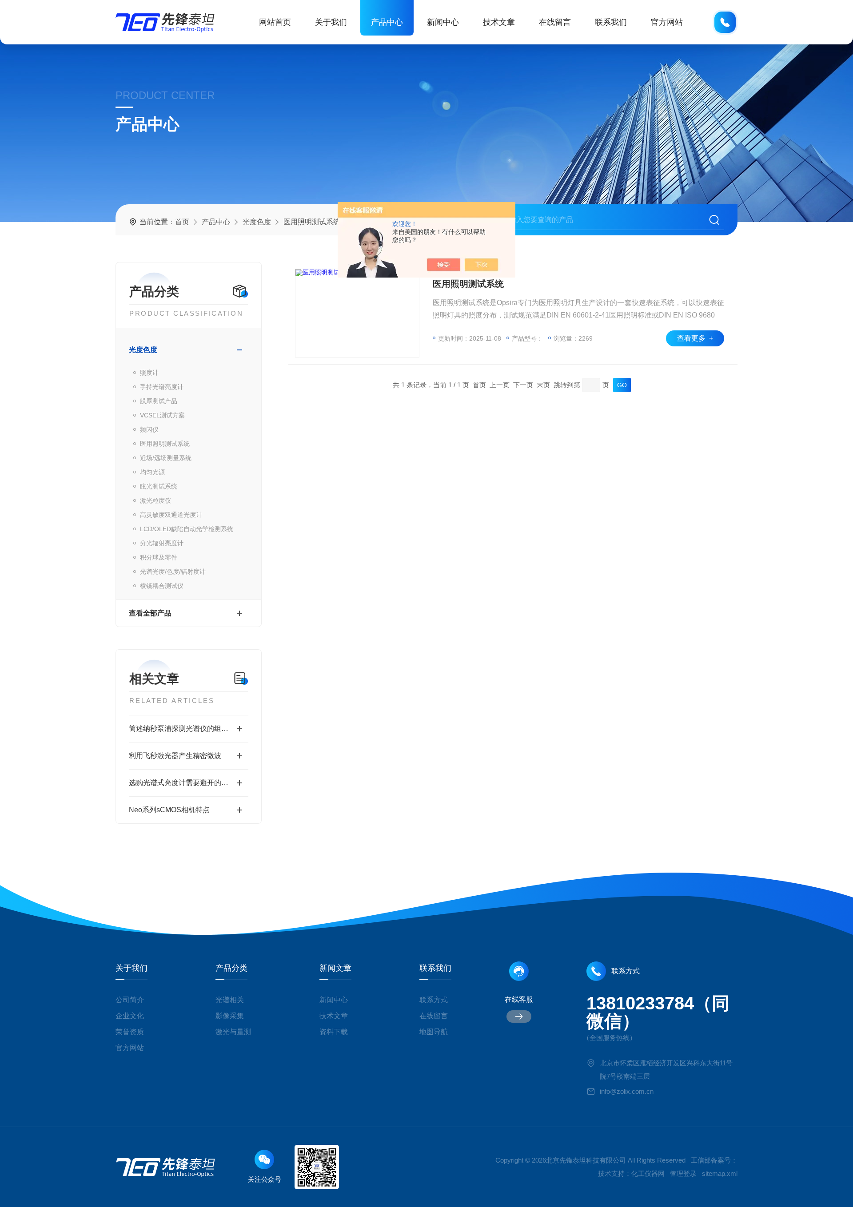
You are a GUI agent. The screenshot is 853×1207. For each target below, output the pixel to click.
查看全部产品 (150, 613)
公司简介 (130, 1000)
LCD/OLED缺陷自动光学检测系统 (186, 528)
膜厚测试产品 (158, 401)
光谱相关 (229, 1000)
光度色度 (257, 222)
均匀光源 (152, 472)
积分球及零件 (158, 557)
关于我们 (331, 22)
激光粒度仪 (155, 500)
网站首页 (275, 22)
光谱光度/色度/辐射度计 (173, 571)
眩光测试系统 (158, 486)
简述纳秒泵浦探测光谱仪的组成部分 (186, 728)
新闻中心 (443, 22)
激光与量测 (233, 1032)
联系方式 (433, 1000)
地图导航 (433, 1032)
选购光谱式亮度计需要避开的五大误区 (188, 782)
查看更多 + (695, 338)
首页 (182, 222)
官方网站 (667, 22)
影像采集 (229, 1016)
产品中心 (387, 22)
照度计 (149, 372)
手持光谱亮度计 (161, 386)
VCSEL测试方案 (162, 415)
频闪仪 (149, 429)
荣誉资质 (130, 1032)
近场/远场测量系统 (165, 457)
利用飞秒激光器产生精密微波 (175, 755)
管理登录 (683, 1173)
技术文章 (499, 22)
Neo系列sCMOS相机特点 (169, 810)
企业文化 (130, 1016)
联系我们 (611, 22)
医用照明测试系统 (165, 443)
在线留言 (555, 22)
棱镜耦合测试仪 (161, 585)
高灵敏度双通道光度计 (171, 514)
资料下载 (333, 1032)
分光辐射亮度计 (161, 543)
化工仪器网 (648, 1173)
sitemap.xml (719, 1173)
